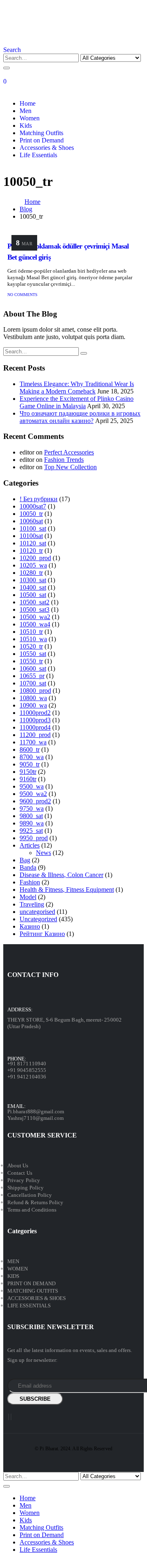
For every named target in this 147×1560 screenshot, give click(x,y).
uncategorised (37, 911)
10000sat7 (33, 506)
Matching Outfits (41, 132)
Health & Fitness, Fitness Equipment (67, 889)
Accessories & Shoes (47, 147)
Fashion (30, 882)
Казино (30, 926)
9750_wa (32, 808)
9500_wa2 (33, 793)
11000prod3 (35, 720)
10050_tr (31, 513)
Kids (26, 125)
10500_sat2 (34, 602)
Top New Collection (70, 466)
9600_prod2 (35, 801)
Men (25, 110)
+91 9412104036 (26, 1077)
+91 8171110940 (26, 1063)
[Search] (6, 68)
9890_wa (32, 823)
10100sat (31, 535)
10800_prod (35, 690)
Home (28, 103)
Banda (28, 867)
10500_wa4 (35, 624)
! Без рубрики (39, 498)
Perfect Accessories (69, 452)
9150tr (28, 771)
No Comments (22, 294)
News (43, 852)
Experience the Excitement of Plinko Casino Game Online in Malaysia (77, 402)
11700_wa (33, 742)
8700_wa (32, 756)
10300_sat (33, 580)
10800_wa (33, 697)
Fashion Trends (64, 459)
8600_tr (30, 749)
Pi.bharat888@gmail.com (35, 1111)
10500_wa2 (35, 616)
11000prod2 (35, 712)
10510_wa (33, 638)
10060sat (31, 521)
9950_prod (34, 837)
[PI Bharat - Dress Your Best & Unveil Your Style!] (48, 42)
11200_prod (35, 734)
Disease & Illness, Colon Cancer (61, 874)
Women (30, 118)
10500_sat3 (34, 609)
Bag (25, 860)
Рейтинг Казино (42, 933)
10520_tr (31, 646)
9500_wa (32, 786)
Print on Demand (42, 140)
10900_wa (33, 705)
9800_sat (31, 815)
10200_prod (35, 557)
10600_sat (33, 668)
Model (28, 896)
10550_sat (33, 653)
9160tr (28, 778)
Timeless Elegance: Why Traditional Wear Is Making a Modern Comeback (77, 387)
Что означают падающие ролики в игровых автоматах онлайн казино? (80, 417)
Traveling (32, 904)
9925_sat (31, 830)
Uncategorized (38, 919)
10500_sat (33, 594)
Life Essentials (38, 154)
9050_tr (30, 764)
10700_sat (33, 683)
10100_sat (33, 528)
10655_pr (32, 675)
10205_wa (33, 565)
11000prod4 (35, 727)
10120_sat (33, 543)
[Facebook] (8, 1416)
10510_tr (31, 631)
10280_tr (31, 572)
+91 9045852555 (26, 1070)
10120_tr (31, 550)
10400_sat (33, 587)
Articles (30, 845)
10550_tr (31, 661)
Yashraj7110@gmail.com (35, 1118)
